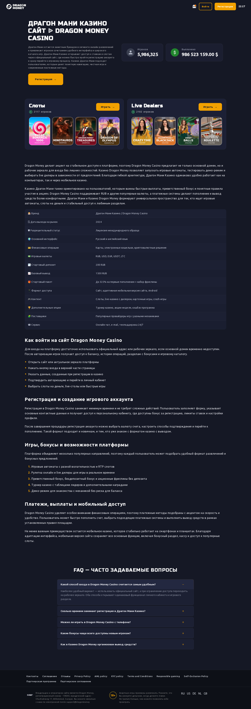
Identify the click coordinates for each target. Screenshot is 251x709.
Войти (205, 6)
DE (194, 693)
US (189, 693)
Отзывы (65, 676)
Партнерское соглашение (75, 681)
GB (205, 693)
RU (183, 693)
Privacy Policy (82, 676)
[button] (125, 584)
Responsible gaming (168, 676)
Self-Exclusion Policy (196, 676)
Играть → (108, 106)
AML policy (101, 676)
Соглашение (49, 676)
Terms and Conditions (139, 676)
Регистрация (225, 6)
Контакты (32, 676)
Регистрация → (45, 79)
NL (200, 693)
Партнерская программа (41, 681)
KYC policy (117, 676)
